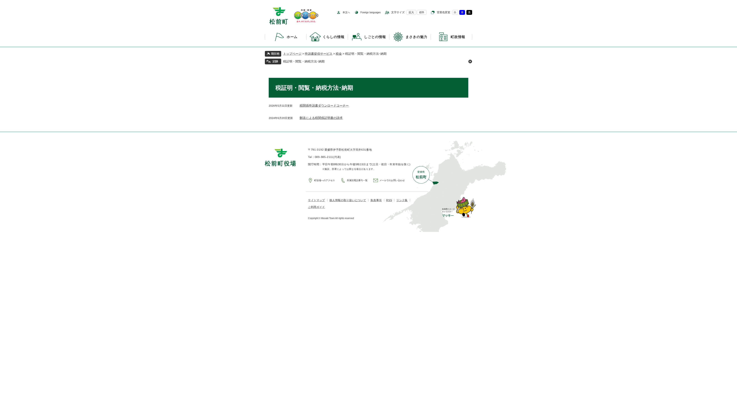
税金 (339, 53)
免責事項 (376, 200)
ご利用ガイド (316, 206)
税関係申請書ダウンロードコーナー (324, 105)
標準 (421, 12)
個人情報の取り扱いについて (347, 200)
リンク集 (402, 200)
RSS (389, 200)
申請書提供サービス (318, 53)
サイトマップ (316, 200)
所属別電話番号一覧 (357, 180)
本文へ (346, 12)
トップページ (292, 53)
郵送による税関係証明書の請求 (321, 118)
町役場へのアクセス (324, 180)
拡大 (411, 12)
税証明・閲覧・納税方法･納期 (304, 61)
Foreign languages (370, 12)
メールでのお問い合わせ (392, 180)
